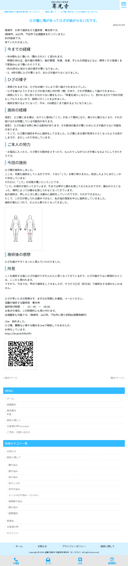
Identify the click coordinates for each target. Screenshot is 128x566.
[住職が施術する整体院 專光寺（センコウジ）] (60, 4)
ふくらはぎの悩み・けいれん (23, 495)
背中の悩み (14, 489)
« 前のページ (10, 377)
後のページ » (117, 377)
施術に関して (14, 420)
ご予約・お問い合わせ (18, 432)
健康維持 (13, 513)
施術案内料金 (11, 412)
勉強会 (10, 520)
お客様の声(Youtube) (18, 426)
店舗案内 (11, 404)
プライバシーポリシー (74, 546)
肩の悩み (13, 477)
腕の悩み (13, 507)
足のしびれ (14, 483)
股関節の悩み (15, 501)
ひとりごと (12, 533)
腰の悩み (13, 465)
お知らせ (11, 451)
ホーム (10, 398)
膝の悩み (13, 471)
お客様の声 (12, 526)
